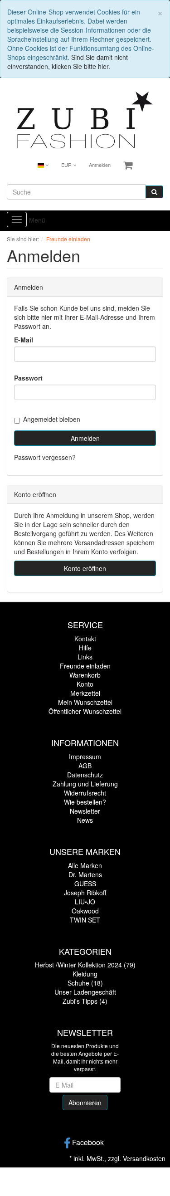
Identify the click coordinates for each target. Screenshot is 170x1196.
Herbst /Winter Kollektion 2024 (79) (85, 964)
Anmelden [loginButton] (85, 438)
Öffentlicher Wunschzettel (85, 711)
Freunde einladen (85, 665)
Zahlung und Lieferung (85, 783)
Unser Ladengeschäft (85, 991)
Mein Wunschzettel (85, 702)
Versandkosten (144, 1158)
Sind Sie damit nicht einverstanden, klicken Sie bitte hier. (67, 62)
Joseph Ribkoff (85, 892)
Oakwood (85, 910)
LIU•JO (85, 901)
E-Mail (23, 339)
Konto (85, 683)
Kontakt (85, 638)
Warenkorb (85, 674)
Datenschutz (85, 774)
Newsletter (85, 810)
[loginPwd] (85, 392)
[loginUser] (85, 354)
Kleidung (85, 973)
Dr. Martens (85, 874)
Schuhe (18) (85, 982)
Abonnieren (85, 1102)
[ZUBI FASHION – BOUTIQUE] (85, 118)
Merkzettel (85, 693)
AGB (85, 765)
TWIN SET (85, 919)
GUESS (85, 883)
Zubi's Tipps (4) (85, 1001)
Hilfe (85, 647)
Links (85, 656)
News (85, 820)
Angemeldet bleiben (51, 419)
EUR (67, 164)
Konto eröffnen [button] (85, 568)
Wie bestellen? (85, 801)
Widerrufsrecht (85, 792)
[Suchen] (154, 192)
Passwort (28, 377)
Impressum (85, 756)
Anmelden (100, 164)
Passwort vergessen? (45, 457)
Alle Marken (85, 865)
